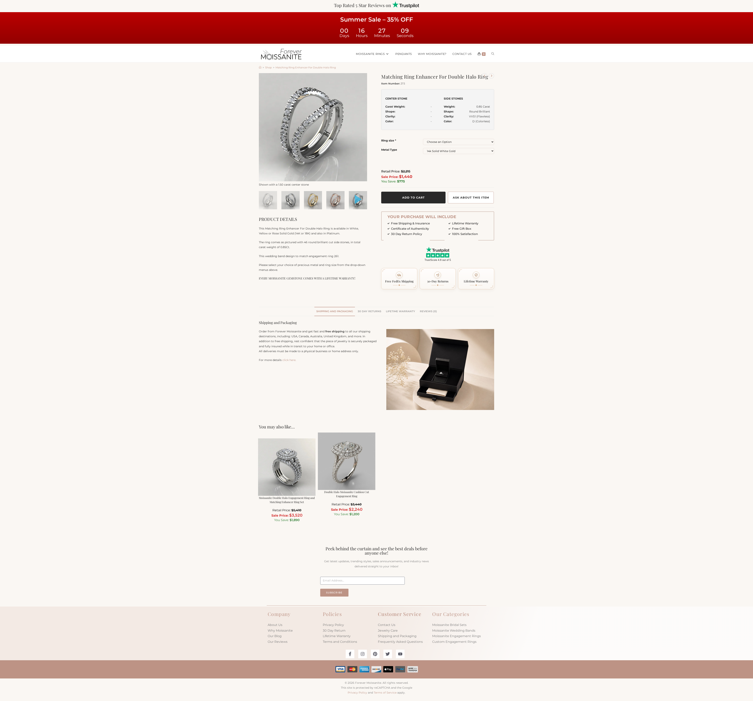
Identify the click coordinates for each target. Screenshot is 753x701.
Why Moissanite (280, 630)
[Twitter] (387, 654)
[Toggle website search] (492, 54)
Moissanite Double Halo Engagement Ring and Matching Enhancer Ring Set (287, 500)
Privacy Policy (333, 625)
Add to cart (413, 197)
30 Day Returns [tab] (369, 311)
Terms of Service (385, 692)
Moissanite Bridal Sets (449, 625)
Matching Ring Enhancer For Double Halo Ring (306, 67)
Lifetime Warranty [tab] (400, 311)
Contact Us (386, 625)
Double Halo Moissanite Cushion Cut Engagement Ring (346, 494)
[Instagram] (362, 654)
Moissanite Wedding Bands (453, 630)
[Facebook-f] (350, 654)
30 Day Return (334, 630)
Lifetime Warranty (337, 636)
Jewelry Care (388, 630)
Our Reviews (277, 642)
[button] (399, 278)
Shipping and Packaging (397, 636)
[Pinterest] (375, 654)
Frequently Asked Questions (400, 642)
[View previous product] (484, 76)
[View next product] (491, 76)
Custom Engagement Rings (454, 642)
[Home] (260, 67)
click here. (289, 360)
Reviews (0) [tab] (428, 311)
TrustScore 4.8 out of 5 (438, 259)
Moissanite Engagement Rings (456, 636)
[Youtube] (400, 654)
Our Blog (275, 636)
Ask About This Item (471, 197)
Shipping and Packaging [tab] (334, 311)
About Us (275, 625)
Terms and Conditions (340, 642)
